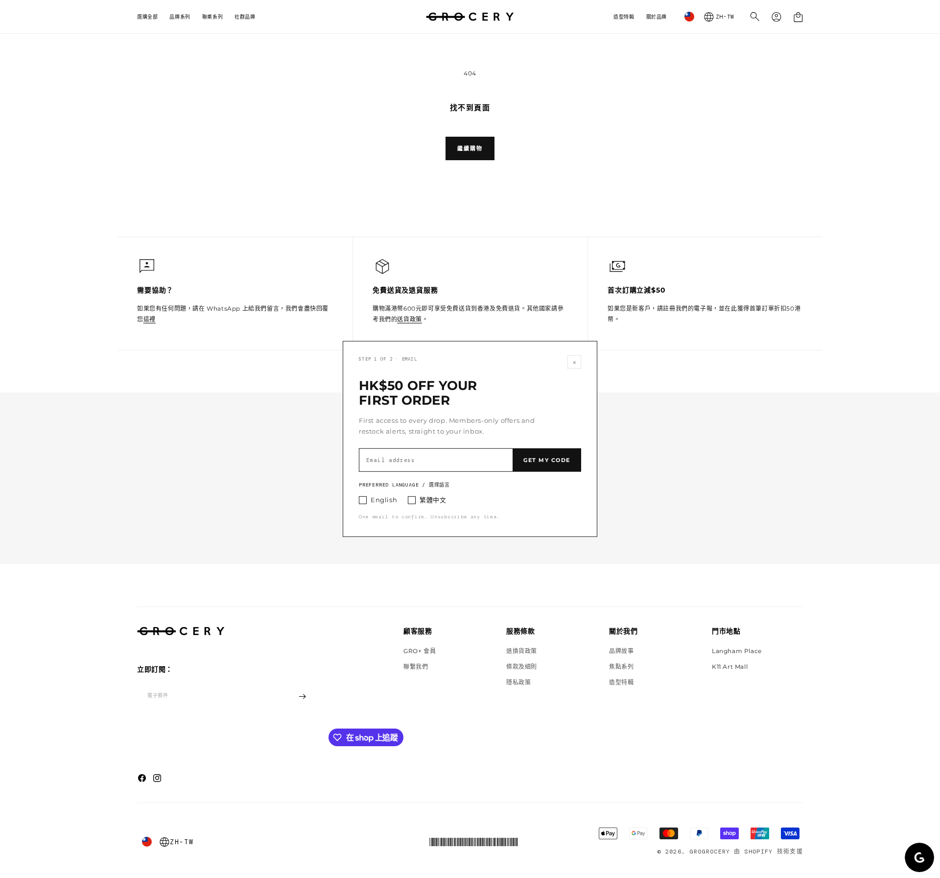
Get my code (546, 460)
